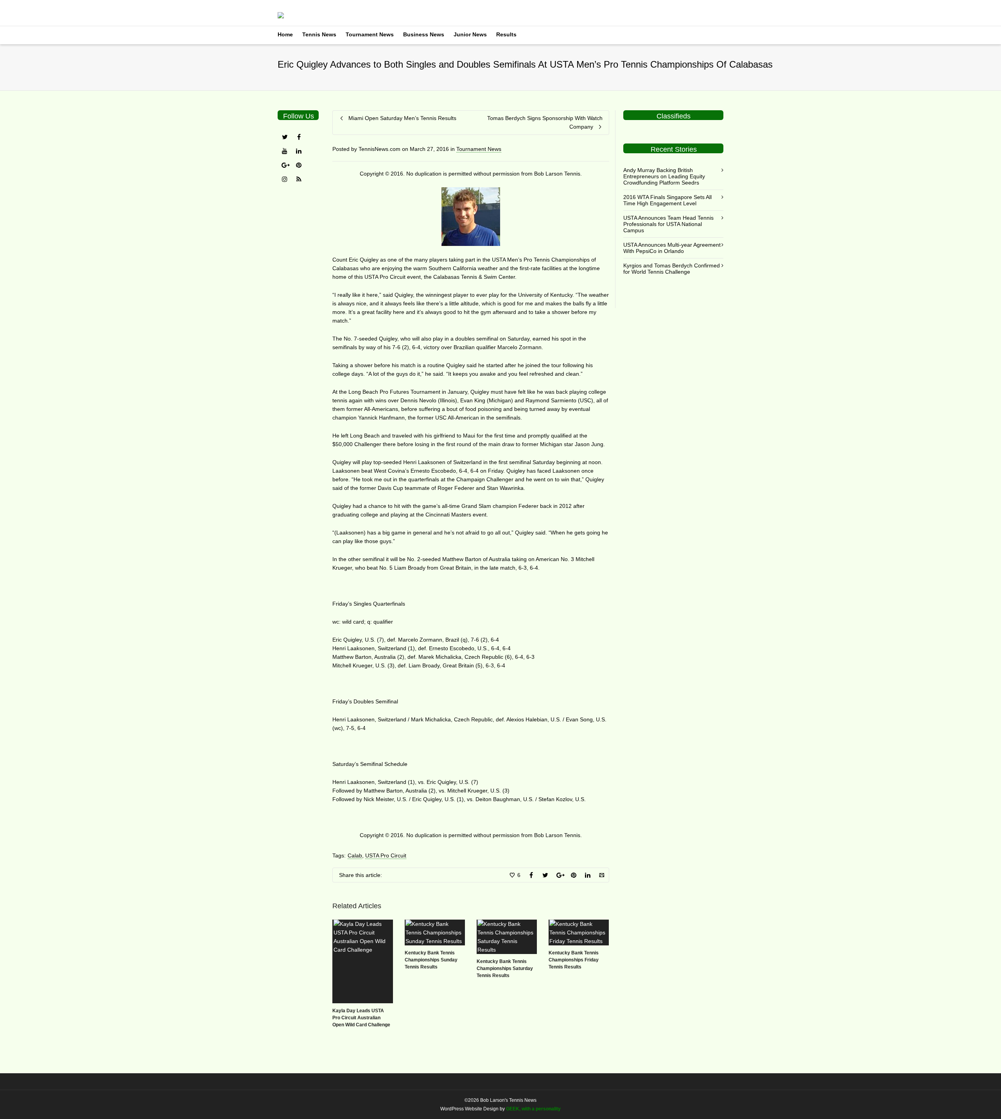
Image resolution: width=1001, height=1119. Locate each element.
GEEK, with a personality (533, 1109)
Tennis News (319, 34)
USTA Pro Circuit (385, 855)
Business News (423, 34)
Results (506, 34)
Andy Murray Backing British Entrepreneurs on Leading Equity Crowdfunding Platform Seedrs (664, 176)
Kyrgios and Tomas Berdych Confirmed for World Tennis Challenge (671, 268)
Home (285, 34)
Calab (355, 855)
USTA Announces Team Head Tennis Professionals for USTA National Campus (668, 224)
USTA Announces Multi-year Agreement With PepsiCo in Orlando (672, 248)
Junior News (470, 34)
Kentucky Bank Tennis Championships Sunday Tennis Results (431, 960)
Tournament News (370, 34)
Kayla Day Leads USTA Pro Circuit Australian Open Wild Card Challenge (361, 1018)
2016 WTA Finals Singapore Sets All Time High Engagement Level (667, 200)
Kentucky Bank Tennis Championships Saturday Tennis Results (505, 968)
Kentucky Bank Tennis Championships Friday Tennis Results (574, 960)
